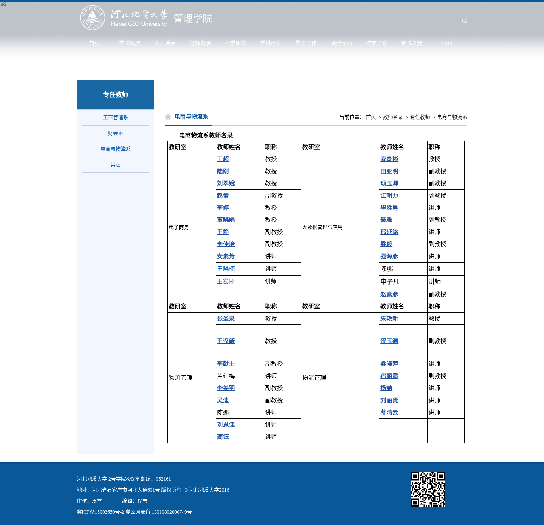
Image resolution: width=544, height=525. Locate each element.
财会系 (115, 133)
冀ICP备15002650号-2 (100, 512)
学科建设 (270, 43)
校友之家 (376, 43)
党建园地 (341, 43)
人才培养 (165, 43)
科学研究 (235, 43)
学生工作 (306, 43)
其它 (115, 164)
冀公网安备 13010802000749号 (158, 512)
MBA (447, 43)
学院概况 (129, 43)
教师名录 (200, 43)
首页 (94, 43)
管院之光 (411, 43)
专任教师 (420, 117)
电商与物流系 (115, 149)
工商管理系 (115, 117)
